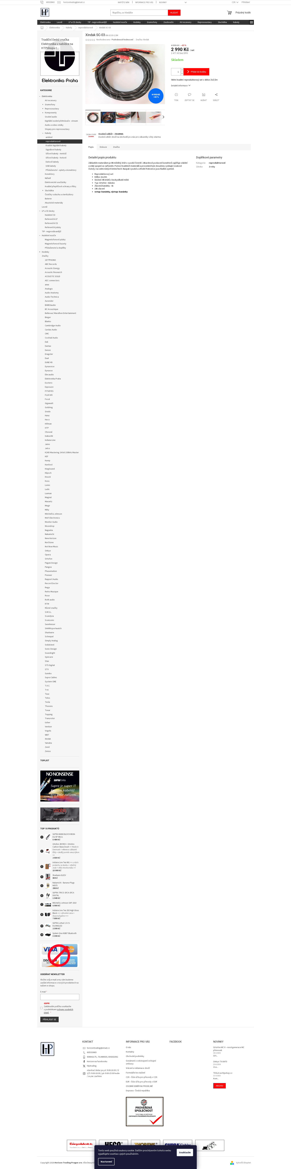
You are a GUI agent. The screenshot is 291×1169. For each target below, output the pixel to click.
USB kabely (51, 166)
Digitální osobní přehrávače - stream (61, 120)
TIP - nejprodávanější (51, 231)
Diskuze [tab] (103, 147)
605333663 (92, 1052)
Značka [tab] (116, 147)
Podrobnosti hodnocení (122, 39)
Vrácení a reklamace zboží (138, 1068)
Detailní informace (179, 85)
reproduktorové (53, 141)
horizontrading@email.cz (98, 1048)
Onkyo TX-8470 (220, 1061)
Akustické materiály (54, 202)
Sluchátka (49, 190)
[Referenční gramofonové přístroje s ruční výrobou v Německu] (209, 1145)
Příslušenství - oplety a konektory (61, 170)
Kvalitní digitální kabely (56, 145)
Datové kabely (52, 161)
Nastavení (106, 1161)
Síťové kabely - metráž (56, 153)
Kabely (48, 133)
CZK (234, 2)
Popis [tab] (91, 147)
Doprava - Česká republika (138, 1090)
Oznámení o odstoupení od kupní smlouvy (141, 1062)
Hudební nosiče (49, 235)
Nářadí (48, 178)
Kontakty (130, 1051)
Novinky (163, 2)
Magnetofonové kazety (55, 243)
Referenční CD (51, 223)
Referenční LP (51, 219)
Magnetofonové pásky (55, 239)
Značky (45, 256)
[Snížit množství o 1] (181, 73)
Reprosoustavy (52, 108)
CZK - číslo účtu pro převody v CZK (141, 1077)
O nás (128, 1047)
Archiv (219, 1086)
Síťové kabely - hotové (56, 157)
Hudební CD (50, 215)
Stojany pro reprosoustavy (57, 129)
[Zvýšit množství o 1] (181, 70)
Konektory (50, 174)
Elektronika (47, 96)
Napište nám (123, 2)
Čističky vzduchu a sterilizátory (59, 194)
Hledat (174, 12)
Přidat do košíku (198, 72)
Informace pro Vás (144, 2)
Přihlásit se (49, 1019)
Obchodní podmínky (135, 1056)
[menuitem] (45, 22)
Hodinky (45, 252)
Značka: (142, 39)
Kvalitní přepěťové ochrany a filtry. (61, 186)
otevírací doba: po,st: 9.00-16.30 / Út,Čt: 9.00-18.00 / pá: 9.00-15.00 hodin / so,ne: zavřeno (103, 1073)
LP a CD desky (48, 211)
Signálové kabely (53, 149)
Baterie (48, 198)
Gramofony (50, 104)
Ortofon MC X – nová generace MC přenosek (228, 1049)
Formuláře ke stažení (135, 1072)
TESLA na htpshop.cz (222, 1073)
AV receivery (51, 100)
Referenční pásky (53, 227)
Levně (44, 206)
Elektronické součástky (55, 182)
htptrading (92, 1065)
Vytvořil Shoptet (243, 1162)
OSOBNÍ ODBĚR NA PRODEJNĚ (139, 1086)
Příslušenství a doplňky (55, 247)
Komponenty (51, 112)
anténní (49, 137)
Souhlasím (185, 1152)
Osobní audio (51, 116)
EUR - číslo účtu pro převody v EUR (141, 1081)
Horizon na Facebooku (97, 1061)
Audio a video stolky (54, 125)
